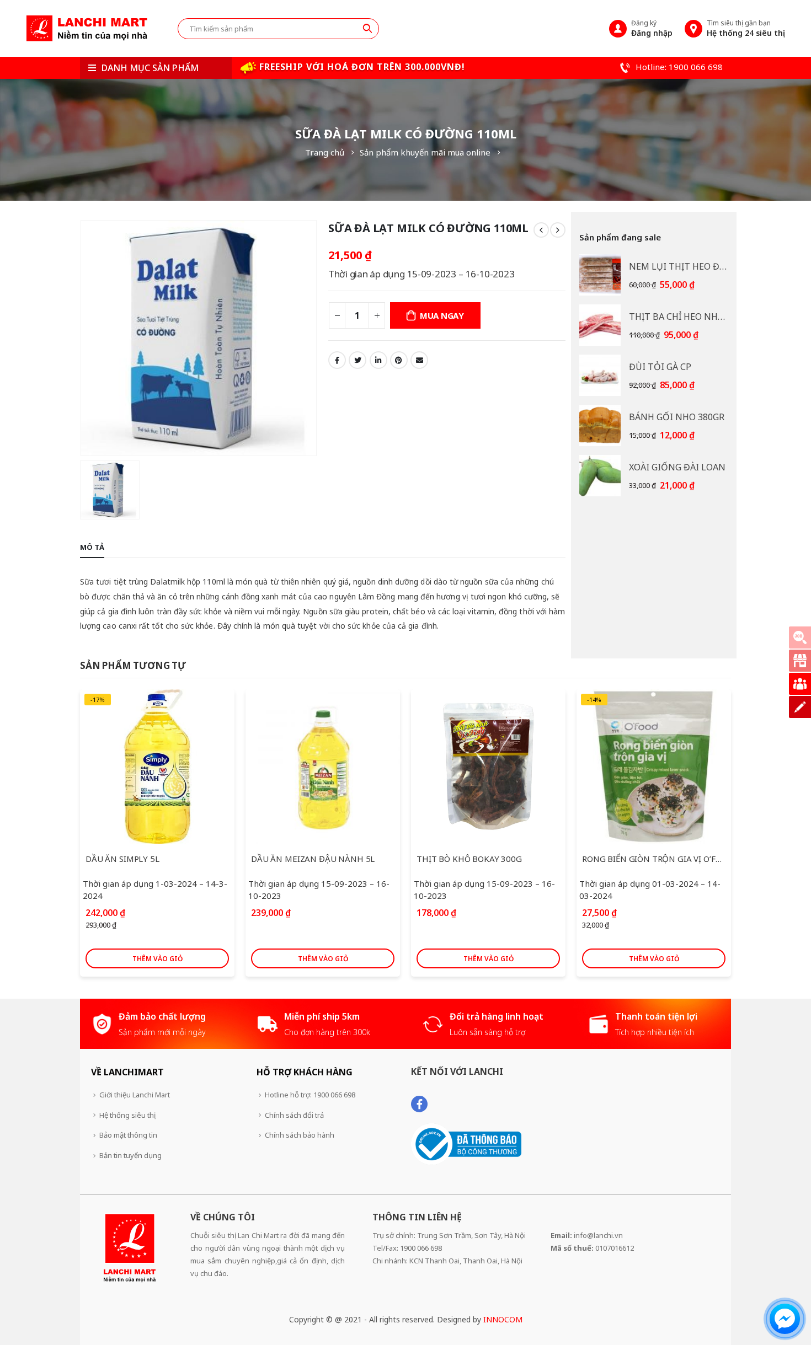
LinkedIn (378, 360)
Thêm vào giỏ (157, 958)
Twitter (357, 360)
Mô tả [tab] (92, 547)
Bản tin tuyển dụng (130, 1155)
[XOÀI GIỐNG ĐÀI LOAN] (600, 475)
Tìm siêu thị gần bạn (746, 28)
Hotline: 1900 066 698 (678, 66)
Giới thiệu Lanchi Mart (134, 1095)
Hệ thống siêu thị (127, 1115)
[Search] (367, 28)
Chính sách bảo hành (299, 1135)
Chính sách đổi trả (294, 1115)
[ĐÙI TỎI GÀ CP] (600, 375)
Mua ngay (442, 315)
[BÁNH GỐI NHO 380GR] (600, 425)
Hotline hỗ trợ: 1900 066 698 (310, 1095)
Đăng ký (652, 28)
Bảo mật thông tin (128, 1135)
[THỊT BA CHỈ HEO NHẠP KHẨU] (600, 325)
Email (419, 360)
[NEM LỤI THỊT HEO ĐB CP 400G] (600, 275)
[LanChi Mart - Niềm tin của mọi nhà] (86, 28)
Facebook (337, 360)
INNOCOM (502, 1319)
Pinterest (399, 360)
